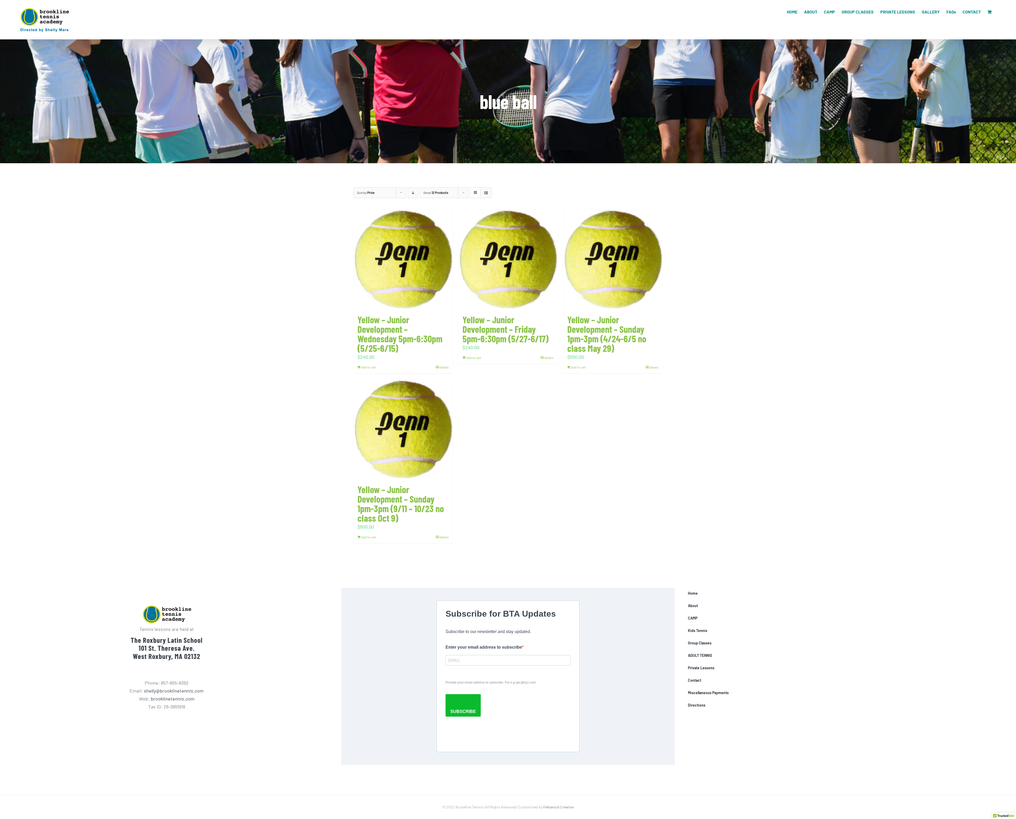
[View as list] (486, 193)
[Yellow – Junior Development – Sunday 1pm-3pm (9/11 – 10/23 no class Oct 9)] (403, 430)
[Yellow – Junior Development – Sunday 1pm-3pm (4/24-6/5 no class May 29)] (613, 260)
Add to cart (368, 367)
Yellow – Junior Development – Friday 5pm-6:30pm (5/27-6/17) (505, 329)
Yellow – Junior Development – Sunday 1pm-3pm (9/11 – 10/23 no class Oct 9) (400, 504)
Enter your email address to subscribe (484, 647)
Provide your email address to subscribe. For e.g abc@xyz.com (491, 682)
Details (444, 367)
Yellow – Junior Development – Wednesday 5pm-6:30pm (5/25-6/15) (399, 334)
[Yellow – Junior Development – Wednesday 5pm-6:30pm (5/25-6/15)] (403, 260)
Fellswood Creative (558, 807)
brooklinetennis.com (172, 699)
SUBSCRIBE (463, 711)
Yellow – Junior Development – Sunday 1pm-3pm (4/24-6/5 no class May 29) (606, 334)
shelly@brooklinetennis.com (173, 691)
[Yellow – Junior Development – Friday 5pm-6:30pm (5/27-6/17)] (508, 260)
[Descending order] (413, 192)
